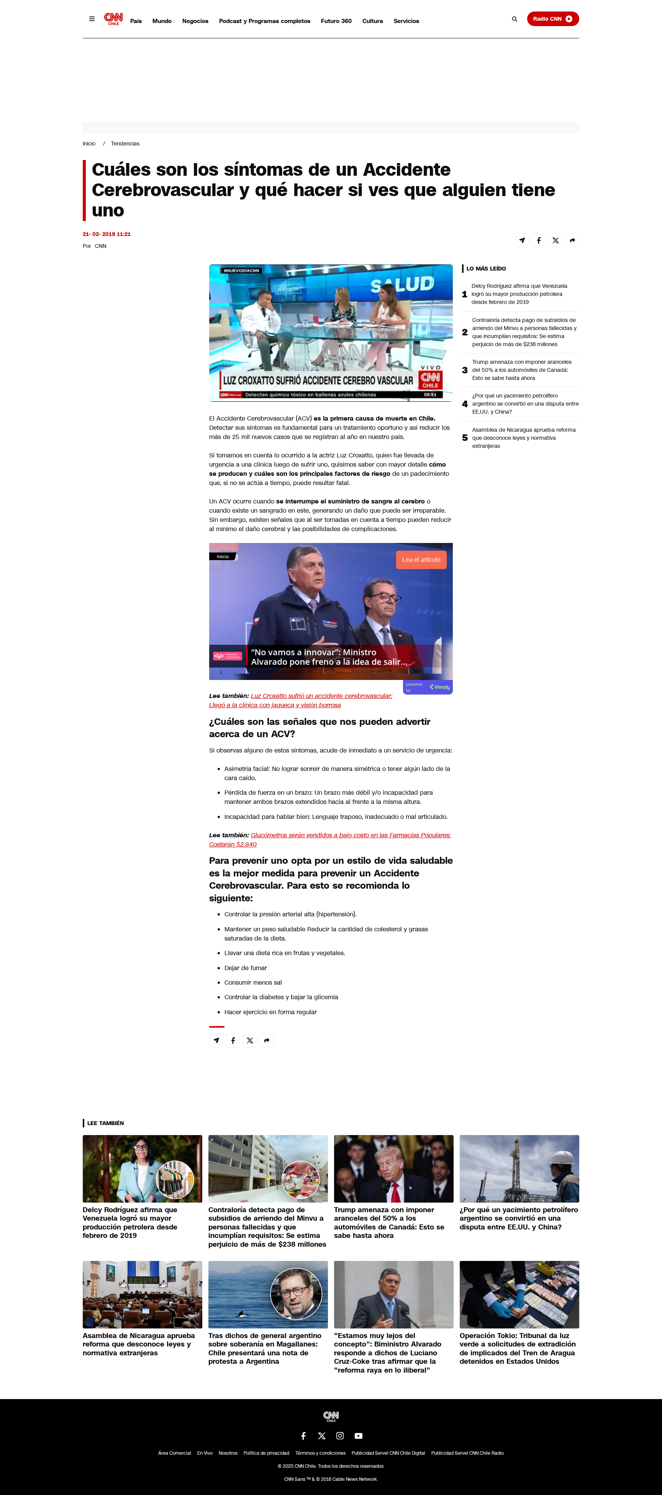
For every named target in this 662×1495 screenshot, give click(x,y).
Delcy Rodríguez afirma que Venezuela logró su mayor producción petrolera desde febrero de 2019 (519, 294)
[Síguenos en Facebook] (303, 1436)
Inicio (89, 143)
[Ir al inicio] (113, 19)
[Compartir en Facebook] (539, 240)
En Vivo (205, 1453)
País (136, 21)
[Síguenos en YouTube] (358, 1436)
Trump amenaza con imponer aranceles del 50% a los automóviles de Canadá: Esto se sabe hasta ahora (522, 370)
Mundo (162, 21)
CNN (101, 246)
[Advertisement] (140, 704)
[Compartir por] (572, 240)
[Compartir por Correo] (522, 240)
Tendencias (125, 143)
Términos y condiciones (320, 1453)
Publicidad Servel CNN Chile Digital (388, 1453)
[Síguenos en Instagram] (340, 1436)
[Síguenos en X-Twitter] (322, 1436)
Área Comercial (174, 1453)
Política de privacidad (266, 1453)
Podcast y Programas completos (264, 21)
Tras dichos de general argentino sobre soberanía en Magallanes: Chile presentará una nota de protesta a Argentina (264, 1349)
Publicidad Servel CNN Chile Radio (467, 1453)
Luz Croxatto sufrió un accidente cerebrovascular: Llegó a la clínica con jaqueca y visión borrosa (300, 700)
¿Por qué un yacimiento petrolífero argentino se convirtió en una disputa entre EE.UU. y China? (525, 404)
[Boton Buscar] (515, 19)
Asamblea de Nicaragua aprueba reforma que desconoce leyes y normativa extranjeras (524, 438)
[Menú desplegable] (92, 19)
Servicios (406, 21)
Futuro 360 (336, 21)
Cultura (372, 21)
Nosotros (228, 1453)
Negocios (195, 21)
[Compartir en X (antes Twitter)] (555, 240)
